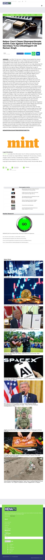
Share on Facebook (20, 53)
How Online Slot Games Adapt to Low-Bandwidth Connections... (14, 236)
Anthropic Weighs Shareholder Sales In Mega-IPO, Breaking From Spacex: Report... (22, 379)
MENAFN (5, 59)
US (6, 14)
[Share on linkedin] (38, 53)
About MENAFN (8, 528)
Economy (39, 14)
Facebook (11, 544)
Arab (17, 14)
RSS (10, 552)
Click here (12, 516)
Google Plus (11, 547)
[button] (22, 1)
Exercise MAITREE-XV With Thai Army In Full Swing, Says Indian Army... (21, 354)
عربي (19, 1)
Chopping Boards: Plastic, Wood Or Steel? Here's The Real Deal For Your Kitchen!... (22, 455)
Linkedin (11, 550)
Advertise (6, 527)
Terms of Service (8, 522)
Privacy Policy (7, 523)
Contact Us (7, 525)
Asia (22, 14)
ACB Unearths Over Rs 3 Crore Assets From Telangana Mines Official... (23, 430)
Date (5, 53)
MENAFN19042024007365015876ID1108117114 (16, 130)
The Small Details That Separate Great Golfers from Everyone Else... (14, 238)
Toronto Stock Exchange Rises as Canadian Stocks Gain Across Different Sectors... (17, 240)
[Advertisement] (23, 9)
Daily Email (11, 549)
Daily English (8, 533)
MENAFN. (10, 556)
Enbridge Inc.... (8, 277)
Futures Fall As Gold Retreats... (28, 205)
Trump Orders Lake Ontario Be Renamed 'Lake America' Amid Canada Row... (21, 330)
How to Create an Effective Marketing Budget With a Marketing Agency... (16, 242)
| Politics (32, 14)
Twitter (10, 545)
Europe (12, 14)
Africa (26, 14)
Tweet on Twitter (27, 53)
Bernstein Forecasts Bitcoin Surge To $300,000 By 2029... (21, 305)
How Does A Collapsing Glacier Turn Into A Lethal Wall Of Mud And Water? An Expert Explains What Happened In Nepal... (23, 481)
